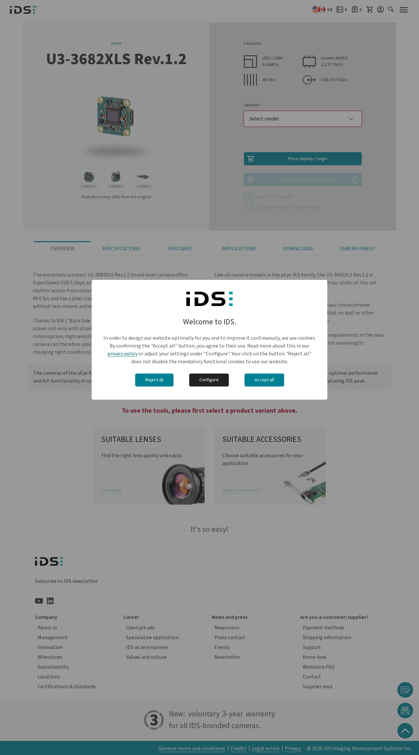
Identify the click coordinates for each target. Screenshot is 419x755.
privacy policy (122, 353)
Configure (209, 380)
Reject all (154, 380)
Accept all (264, 380)
